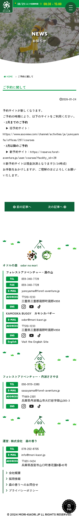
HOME (10, 76)
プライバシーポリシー (23, 490)
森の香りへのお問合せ (23, 484)
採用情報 (15, 478)
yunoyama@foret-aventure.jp (40, 290)
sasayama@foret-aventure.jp (40, 390)
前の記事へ (23, 206)
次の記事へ (56, 206)
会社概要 (15, 473)
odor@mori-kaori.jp (33, 319)
